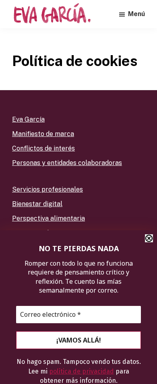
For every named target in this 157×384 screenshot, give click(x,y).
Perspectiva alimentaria (48, 218)
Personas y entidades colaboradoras (67, 163)
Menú (136, 14)
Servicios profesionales (47, 189)
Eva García (28, 119)
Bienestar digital (37, 204)
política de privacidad (81, 371)
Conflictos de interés (43, 148)
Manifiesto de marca (43, 134)
